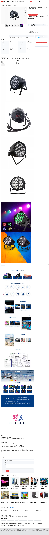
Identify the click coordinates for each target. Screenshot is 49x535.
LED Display (9, 5)
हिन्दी (34, 530)
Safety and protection (38, 510)
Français (14, 530)
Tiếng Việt (42, 530)
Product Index (37, 529)
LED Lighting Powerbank (10, 525)
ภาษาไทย (37, 530)
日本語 (33, 530)
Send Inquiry (33, 14)
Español (9, 530)
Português (12, 530)
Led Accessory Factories (27, 523)
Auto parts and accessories (4, 510)
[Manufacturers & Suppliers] (5, 1)
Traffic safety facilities (15, 510)
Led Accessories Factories (4, 523)
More (1, 526)
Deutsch (23, 530)
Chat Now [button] (44, 14)
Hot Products (5, 529)
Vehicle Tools (26, 510)
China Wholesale (21, 529)
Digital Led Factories (19, 523)
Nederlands (26, 530)
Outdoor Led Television (39, 523)
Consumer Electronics (5, 5)
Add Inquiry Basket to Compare (14, 28)
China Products (9, 529)
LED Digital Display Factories (12, 523)
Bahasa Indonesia (46, 530)
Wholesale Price (25, 529)
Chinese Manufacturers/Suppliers (15, 529)
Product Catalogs (11, 507)
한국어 (30, 530)
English (6, 530)
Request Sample (42, 16)
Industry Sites (29, 529)
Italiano (20, 530)
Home (1, 5)
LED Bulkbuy (22, 525)
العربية (28, 530)
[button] (32, 37)
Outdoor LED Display (14, 5)
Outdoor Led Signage (16, 525)
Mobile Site (41, 529)
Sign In (29, 32)
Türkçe (39, 530)
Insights (44, 529)
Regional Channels (33, 529)
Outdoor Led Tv (33, 523)
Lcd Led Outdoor (3, 525)
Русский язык (17, 530)
